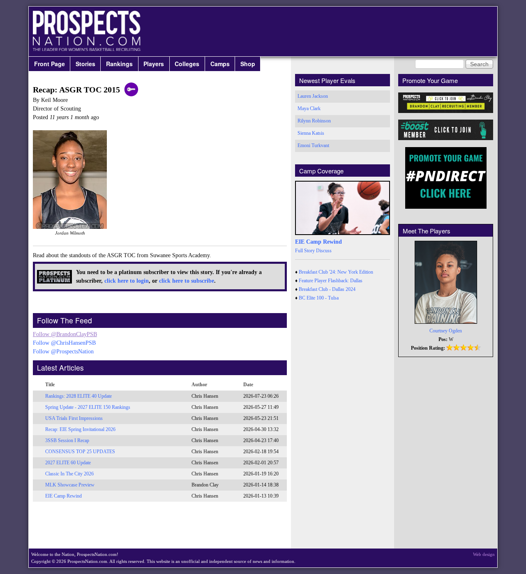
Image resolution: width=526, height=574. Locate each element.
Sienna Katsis (311, 133)
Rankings (119, 64)
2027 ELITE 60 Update (68, 463)
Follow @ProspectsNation (63, 351)
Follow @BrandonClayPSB (65, 334)
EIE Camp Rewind (63, 496)
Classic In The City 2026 (69, 474)
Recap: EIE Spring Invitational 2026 (80, 429)
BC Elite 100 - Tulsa (319, 298)
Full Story (305, 251)
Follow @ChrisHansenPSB (64, 343)
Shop (247, 64)
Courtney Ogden (445, 331)
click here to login (126, 281)
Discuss (324, 251)
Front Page (49, 64)
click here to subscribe (186, 281)
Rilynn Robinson (314, 121)
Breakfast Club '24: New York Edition (336, 272)
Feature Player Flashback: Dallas (330, 281)
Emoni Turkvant (313, 145)
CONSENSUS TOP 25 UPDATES (80, 451)
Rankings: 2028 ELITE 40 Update (78, 396)
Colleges (187, 64)
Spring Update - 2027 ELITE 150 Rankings (87, 407)
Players (153, 64)
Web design (484, 554)
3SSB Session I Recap (67, 440)
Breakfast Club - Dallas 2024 (327, 289)
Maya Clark (309, 108)
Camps (220, 64)
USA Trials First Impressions (74, 418)
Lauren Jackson (313, 96)
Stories (85, 64)
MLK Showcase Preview (70, 485)
